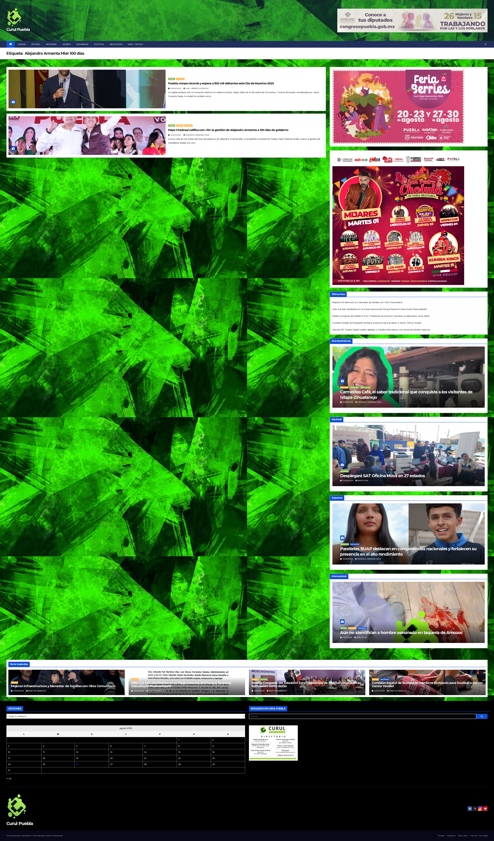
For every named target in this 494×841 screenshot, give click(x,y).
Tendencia (451, 836)
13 (111, 752)
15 (179, 752)
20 (111, 758)
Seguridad (82, 44)
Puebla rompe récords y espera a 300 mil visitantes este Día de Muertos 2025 (221, 83)
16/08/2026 (348, 402)
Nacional (51, 44)
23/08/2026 (348, 559)
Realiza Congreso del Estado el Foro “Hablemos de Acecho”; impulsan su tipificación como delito (380, 316)
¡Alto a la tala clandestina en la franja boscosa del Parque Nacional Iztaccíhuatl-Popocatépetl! (379, 309)
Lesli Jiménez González (197, 88)
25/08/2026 (348, 480)
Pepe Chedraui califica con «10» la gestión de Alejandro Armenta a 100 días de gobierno (228, 130)
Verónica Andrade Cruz (197, 135)
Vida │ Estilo (135, 44)
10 (9, 752)
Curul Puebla (18, 29)
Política (99, 44)
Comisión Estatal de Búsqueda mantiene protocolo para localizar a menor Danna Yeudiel (376, 323)
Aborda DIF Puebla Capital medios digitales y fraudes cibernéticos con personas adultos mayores (381, 329)
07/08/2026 (348, 637)
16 (213, 752)
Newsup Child (44, 836)
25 (44, 764)
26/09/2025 (176, 88)
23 (213, 758)
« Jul (8, 778)
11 (44, 752)
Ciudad (22, 44)
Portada (180, 79)
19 (77, 758)
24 (9, 764)
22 (179, 758)
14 (145, 752)
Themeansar (58, 836)
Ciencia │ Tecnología (479, 836)
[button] (485, 44)
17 (9, 758)
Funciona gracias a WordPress (19, 836)
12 (77, 752)
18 (44, 758)
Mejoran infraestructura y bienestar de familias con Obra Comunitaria (367, 302)
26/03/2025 (176, 135)
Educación (116, 44)
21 (145, 758)
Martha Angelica (37, 691)
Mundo (67, 44)
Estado (36, 44)
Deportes (344, 544)
